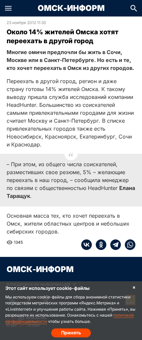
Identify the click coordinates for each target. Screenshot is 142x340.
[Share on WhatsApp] (128, 244)
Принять (71, 332)
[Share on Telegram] (113, 244)
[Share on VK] (86, 244)
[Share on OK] (99, 244)
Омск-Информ (71, 8)
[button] (8, 8)
